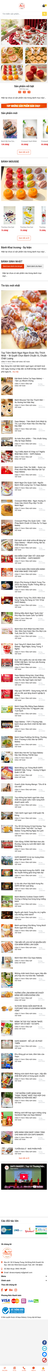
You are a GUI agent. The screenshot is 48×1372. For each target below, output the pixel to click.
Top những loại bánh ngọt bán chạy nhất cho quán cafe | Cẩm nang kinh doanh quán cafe (30, 799)
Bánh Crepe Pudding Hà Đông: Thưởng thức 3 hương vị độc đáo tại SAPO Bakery (31, 739)
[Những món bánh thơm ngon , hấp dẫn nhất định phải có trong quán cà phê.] (7, 1080)
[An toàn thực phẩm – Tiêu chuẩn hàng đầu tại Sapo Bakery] (7, 441)
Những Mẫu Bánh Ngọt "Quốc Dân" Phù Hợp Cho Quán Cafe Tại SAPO (29, 614)
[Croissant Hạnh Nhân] (30, 128)
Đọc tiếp (16, 372)
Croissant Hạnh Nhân (29, 141)
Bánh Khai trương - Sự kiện (16, 247)
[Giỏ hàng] (44, 6)
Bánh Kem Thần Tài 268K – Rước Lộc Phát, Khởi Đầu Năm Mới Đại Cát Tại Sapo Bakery (30, 469)
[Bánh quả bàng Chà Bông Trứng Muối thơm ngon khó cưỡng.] (7, 930)
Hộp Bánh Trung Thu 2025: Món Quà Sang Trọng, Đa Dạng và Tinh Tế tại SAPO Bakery (30, 600)
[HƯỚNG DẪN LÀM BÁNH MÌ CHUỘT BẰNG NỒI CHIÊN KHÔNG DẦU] (7, 994)
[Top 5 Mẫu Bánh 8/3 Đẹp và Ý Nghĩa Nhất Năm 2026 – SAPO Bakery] (7, 456)
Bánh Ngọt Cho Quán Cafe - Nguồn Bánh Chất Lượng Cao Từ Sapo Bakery (30, 484)
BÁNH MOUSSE (10, 161)
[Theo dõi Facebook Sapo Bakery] (2, 1290)
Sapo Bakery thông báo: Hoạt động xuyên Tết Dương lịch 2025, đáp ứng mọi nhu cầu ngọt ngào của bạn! (30, 677)
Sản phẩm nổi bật (24, 86)
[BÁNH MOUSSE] (24, 183)
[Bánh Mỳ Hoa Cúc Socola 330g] (10, 128)
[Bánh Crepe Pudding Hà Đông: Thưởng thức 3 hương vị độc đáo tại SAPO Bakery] (7, 742)
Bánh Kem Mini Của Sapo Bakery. (28, 958)
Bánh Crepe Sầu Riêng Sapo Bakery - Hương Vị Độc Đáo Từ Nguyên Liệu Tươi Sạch (30, 708)
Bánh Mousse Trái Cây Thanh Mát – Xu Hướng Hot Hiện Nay (30, 401)
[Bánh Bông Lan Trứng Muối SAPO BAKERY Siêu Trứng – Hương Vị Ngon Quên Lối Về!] (7, 773)
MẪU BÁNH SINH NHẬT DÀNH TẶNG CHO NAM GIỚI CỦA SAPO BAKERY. (30, 1133)
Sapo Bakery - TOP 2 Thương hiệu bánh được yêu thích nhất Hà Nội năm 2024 (30, 724)
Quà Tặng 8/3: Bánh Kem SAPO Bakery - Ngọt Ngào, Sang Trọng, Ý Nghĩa (29, 646)
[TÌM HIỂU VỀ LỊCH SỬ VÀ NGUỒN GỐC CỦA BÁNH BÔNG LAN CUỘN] (7, 947)
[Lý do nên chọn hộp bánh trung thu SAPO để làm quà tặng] (7, 886)
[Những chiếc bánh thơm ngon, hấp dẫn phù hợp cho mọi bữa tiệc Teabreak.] (7, 980)
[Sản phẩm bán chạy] (24, 105)
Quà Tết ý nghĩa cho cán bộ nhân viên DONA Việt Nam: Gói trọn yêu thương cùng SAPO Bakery (30, 662)
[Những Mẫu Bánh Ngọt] (7, 618)
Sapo (39, 1317)
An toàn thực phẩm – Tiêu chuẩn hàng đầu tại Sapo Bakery (31, 439)
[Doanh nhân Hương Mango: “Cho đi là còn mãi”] (7, 787)
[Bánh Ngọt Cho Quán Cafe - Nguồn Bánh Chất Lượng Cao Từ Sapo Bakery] (7, 489)
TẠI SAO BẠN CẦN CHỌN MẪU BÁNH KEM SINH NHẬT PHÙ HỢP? (30, 570)
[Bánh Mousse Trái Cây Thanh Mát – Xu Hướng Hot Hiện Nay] (7, 408)
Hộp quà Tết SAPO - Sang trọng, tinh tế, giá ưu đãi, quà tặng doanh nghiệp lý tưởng (31, 693)
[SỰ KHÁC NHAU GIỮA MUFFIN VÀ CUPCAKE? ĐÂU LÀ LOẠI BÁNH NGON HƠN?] (7, 1009)
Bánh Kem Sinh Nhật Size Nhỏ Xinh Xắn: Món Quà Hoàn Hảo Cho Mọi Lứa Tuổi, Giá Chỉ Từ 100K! (30, 631)
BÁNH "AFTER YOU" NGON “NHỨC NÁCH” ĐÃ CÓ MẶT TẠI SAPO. (29, 1022)
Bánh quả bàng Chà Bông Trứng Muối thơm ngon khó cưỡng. (30, 926)
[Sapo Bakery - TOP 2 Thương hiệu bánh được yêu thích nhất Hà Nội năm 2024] (7, 724)
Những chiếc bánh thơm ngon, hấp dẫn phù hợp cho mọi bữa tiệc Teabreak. (31, 974)
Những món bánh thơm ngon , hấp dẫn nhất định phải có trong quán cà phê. (31, 1075)
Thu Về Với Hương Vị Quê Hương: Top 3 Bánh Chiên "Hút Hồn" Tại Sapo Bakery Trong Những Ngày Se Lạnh (30, 828)
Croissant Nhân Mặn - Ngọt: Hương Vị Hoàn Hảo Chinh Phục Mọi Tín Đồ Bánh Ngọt (30, 503)
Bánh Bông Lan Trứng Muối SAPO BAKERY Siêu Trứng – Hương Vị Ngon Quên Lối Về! (30, 770)
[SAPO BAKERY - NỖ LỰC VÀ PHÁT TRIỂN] (7, 1044)
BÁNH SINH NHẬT (11, 261)
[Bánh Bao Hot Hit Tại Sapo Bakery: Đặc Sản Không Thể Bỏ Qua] (7, 757)
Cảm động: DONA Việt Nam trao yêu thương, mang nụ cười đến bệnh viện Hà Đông (30, 843)
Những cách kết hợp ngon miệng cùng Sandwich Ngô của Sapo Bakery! (30, 1114)
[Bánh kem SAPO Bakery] (12, 55)
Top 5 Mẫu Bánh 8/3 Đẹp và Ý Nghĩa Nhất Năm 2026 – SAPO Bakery (30, 453)
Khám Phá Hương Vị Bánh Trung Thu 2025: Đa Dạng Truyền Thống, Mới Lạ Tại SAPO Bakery (30, 584)
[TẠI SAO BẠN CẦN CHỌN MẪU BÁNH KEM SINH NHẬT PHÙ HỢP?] (7, 572)
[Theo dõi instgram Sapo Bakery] (15, 1290)
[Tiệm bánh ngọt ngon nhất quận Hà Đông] (7, 816)
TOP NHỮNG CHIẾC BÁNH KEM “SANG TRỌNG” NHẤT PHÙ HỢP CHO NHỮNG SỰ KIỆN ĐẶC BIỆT (30, 1095)
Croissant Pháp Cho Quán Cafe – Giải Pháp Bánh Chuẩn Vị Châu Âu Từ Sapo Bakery (31, 523)
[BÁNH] (7, 1028)
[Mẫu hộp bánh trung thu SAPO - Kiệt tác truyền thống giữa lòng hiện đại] (7, 873)
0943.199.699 (20, 1269)
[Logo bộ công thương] (12, 1310)
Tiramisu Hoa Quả (7, 227)
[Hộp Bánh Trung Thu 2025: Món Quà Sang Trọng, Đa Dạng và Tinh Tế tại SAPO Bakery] (7, 601)
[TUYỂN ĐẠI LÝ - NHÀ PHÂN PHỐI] (7, 1151)
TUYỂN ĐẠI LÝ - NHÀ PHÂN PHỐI (28, 1149)
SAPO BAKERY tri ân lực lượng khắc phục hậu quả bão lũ (29, 858)
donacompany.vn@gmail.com (20, 1272)
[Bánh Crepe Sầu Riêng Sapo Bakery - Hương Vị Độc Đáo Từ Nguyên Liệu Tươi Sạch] (7, 709)
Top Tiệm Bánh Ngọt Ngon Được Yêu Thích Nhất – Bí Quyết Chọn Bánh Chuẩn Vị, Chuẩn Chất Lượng (24, 355)
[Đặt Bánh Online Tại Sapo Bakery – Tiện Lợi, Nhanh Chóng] (7, 386)
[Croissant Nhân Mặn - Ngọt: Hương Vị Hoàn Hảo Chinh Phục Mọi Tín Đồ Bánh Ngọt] (7, 508)
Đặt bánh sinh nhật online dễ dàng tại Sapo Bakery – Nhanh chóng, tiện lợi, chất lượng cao (30, 542)
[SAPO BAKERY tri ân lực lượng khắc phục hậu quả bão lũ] (7, 860)
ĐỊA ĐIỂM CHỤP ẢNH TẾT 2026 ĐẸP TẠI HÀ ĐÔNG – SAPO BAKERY (29, 557)
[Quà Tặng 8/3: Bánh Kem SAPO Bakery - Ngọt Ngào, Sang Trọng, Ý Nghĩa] (7, 649)
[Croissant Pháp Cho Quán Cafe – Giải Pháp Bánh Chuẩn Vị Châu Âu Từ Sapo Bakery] (7, 527)
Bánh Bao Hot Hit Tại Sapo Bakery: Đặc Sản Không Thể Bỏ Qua (29, 754)
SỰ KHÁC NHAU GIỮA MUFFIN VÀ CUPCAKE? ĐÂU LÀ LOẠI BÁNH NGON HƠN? (30, 1008)
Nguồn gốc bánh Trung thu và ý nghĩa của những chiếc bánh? (30, 913)
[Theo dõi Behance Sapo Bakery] (11, 1290)
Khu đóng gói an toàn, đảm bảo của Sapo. (29, 1055)
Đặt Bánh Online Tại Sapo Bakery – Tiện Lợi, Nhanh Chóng (29, 379)
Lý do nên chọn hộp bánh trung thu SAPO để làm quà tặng (29, 884)
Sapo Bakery (21, 1317)
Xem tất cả (23, 152)
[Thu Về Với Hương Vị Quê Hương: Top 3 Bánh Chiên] (7, 829)
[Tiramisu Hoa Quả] (9, 215)
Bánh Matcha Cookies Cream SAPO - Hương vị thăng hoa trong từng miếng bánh (30, 899)
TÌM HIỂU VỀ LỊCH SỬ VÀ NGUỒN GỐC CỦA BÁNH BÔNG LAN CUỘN (30, 943)
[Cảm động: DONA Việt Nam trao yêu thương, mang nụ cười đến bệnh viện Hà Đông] (7, 844)
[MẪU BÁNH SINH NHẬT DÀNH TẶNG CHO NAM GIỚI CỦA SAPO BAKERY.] (7, 1137)
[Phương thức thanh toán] (20, 1301)
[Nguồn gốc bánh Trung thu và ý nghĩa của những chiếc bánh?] (7, 915)
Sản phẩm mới (9, 113)
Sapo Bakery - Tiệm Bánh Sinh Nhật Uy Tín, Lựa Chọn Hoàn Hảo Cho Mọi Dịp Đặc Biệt (31, 423)
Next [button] (44, 1230)
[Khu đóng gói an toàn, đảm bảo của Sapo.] (7, 1061)
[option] (24, 32)
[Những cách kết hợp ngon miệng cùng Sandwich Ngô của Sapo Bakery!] (7, 1119)
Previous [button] (3, 1230)
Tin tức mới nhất (10, 285)
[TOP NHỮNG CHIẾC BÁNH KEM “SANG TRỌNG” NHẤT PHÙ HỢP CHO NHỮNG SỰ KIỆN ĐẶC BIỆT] (7, 1100)
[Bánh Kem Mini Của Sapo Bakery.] (7, 962)
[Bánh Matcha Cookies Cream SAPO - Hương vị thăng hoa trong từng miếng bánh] (7, 901)
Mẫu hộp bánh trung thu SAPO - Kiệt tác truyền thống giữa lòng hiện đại (29, 871)
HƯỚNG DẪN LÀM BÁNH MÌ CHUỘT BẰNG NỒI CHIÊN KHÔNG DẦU (29, 994)
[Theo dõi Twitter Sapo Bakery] (6, 1290)
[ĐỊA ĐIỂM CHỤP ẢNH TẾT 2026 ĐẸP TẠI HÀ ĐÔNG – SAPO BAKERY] (7, 559)
